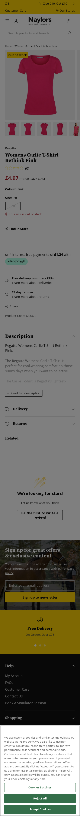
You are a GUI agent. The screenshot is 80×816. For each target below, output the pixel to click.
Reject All (40, 798)
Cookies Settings (39, 787)
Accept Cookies (40, 809)
